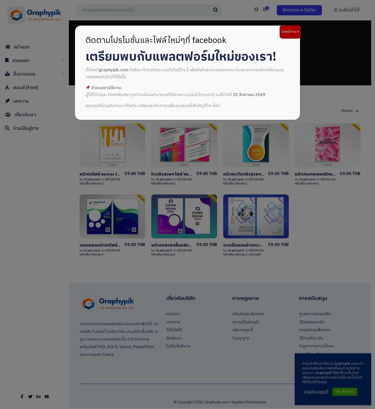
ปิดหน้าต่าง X (290, 31)
